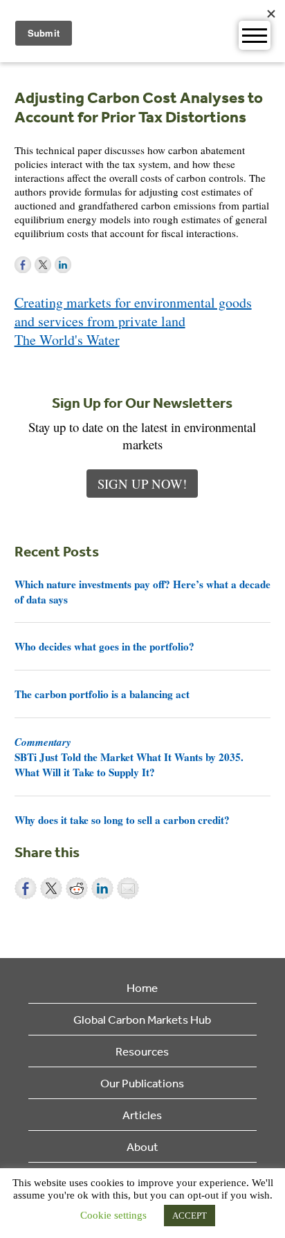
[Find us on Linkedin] (63, 264)
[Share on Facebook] (26, 888)
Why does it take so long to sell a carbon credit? (122, 819)
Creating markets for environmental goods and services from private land (133, 311)
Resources (142, 1051)
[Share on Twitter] (51, 888)
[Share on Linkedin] (102, 888)
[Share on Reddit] (77, 888)
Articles (142, 1114)
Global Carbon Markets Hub (142, 1019)
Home (142, 987)
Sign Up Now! (142, 483)
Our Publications (142, 1083)
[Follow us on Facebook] (23, 264)
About (142, 1146)
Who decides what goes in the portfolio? (104, 646)
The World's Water (67, 339)
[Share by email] (128, 888)
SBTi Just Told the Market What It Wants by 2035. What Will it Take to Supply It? (129, 757)
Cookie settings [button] (113, 1215)
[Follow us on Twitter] (43, 264)
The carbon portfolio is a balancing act (102, 694)
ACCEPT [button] (189, 1215)
